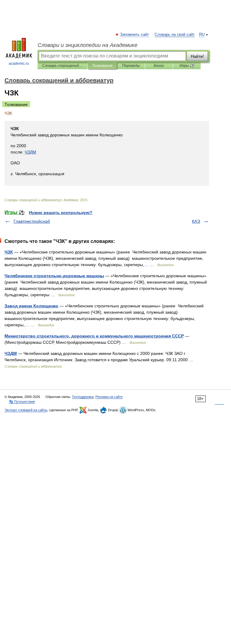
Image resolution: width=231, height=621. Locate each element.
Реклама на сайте (109, 397)
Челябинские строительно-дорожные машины (54, 275)
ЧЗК (9, 252)
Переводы (131, 66)
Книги (159, 66)
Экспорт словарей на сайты (26, 410)
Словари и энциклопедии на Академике (87, 45)
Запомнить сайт (135, 35)
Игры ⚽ (187, 66)
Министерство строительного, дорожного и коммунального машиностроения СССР (94, 336)
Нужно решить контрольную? (60, 212)
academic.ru (19, 63)
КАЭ (196, 221)
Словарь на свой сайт (175, 35)
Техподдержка (83, 397)
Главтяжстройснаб (32, 221)
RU (202, 35)
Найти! (197, 56)
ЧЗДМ (11, 353)
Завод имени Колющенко (31, 305)
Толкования (102, 66)
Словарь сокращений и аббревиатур (62, 66)
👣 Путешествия (22, 401)
